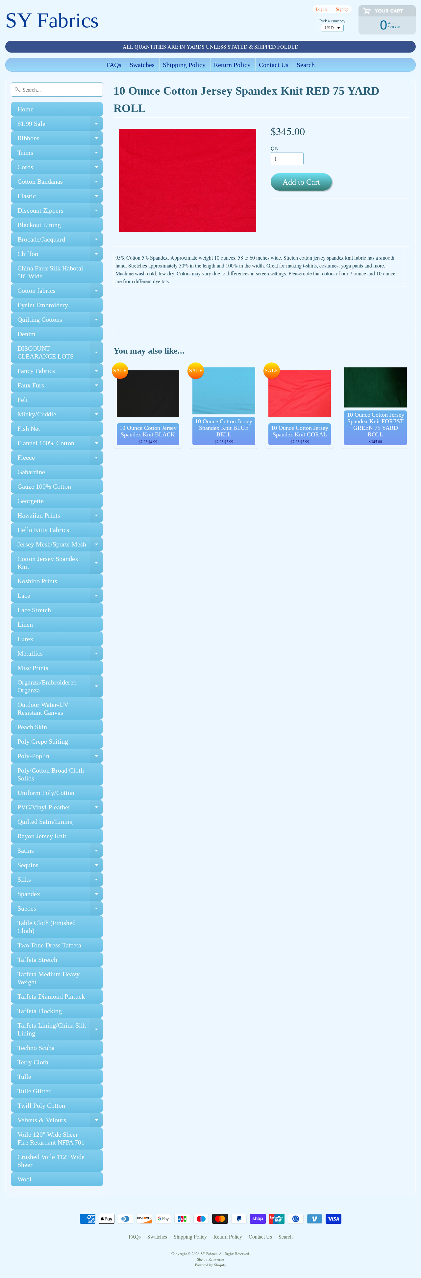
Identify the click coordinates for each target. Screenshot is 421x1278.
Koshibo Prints (37, 581)
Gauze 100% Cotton (44, 486)
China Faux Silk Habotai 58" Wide (50, 272)
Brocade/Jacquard (60, 241)
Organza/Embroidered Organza (60, 686)
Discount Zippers (60, 212)
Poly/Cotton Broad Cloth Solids (50, 774)
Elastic (60, 197)
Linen (25, 624)
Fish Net (28, 428)
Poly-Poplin (60, 757)
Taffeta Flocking (39, 1010)
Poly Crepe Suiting (42, 741)
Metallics (60, 655)
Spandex (60, 895)
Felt (22, 399)
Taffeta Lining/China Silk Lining (60, 1029)
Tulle (24, 1076)
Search (306, 64)
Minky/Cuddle (60, 415)
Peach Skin (32, 727)
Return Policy (232, 64)
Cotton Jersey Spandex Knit (60, 563)
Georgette (30, 500)
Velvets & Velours (60, 1121)
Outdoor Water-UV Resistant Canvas (42, 708)
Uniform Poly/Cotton (45, 792)
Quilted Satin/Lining (45, 821)
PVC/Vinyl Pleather (60, 808)
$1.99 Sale (60, 125)
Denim (26, 333)
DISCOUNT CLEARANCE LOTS (60, 352)
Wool (24, 1179)
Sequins (60, 866)
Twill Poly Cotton (41, 1105)
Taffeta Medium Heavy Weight (48, 978)
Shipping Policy (184, 64)
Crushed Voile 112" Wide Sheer (51, 1160)
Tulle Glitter (34, 1091)
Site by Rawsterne (210, 1259)
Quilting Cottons (60, 321)
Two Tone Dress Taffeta (49, 945)
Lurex (25, 638)
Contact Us (273, 64)
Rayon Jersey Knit (41, 836)
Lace (60, 597)
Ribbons (60, 139)
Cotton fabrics (60, 292)
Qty (275, 148)
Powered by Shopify (210, 1264)
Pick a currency (332, 20)
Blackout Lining (39, 224)
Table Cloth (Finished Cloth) (46, 926)
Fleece (60, 459)
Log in (321, 9)
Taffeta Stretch (37, 959)
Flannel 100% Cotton (60, 444)
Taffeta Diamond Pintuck (51, 996)
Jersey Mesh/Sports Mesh (60, 546)
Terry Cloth (32, 1062)
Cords (60, 168)
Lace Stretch (34, 610)
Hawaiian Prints (60, 517)
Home (25, 109)
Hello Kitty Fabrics (43, 529)
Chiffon (60, 255)
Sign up (342, 9)
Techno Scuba (36, 1047)
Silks (60, 881)
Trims (60, 154)
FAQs (113, 64)
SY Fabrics (52, 20)
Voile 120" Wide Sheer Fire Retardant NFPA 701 (51, 1138)
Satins (60, 852)
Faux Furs (60, 387)
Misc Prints (32, 667)
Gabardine (31, 472)
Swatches (142, 64)
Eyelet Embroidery (42, 305)
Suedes (60, 910)
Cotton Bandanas (60, 183)
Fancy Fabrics (60, 372)
